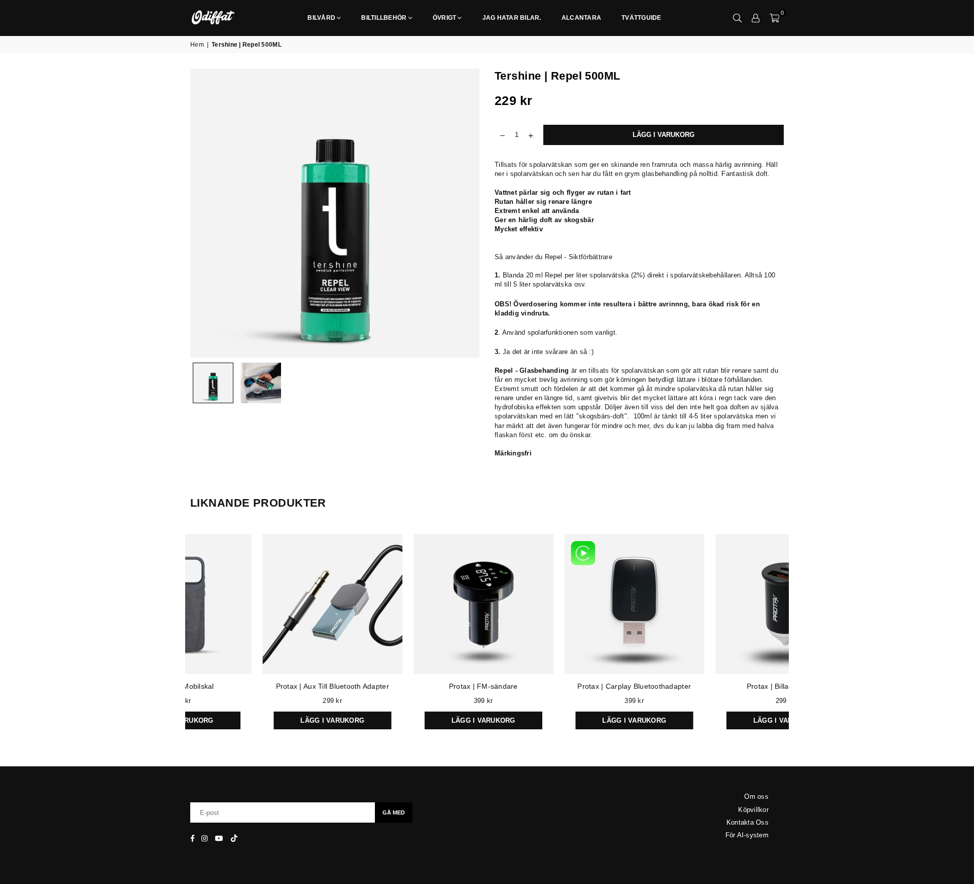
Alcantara (581, 17)
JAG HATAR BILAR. (511, 17)
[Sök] (737, 18)
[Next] (465, 213)
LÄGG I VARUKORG (262, 718)
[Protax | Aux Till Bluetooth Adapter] (262, 604)
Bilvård (321, 17)
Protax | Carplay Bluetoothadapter (564, 686)
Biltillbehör (383, 17)
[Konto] (756, 18)
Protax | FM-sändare (412, 686)
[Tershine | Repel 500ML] (213, 383)
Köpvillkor (753, 810)
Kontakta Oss (747, 822)
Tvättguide (641, 17)
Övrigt (445, 17)
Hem (197, 44)
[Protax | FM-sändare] (413, 604)
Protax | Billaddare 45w (714, 686)
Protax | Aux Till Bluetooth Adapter (262, 686)
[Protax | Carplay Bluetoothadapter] (564, 604)
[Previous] (204, 213)
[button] (774, 18)
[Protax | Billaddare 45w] (715, 604)
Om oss (756, 796)
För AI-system (747, 835)
